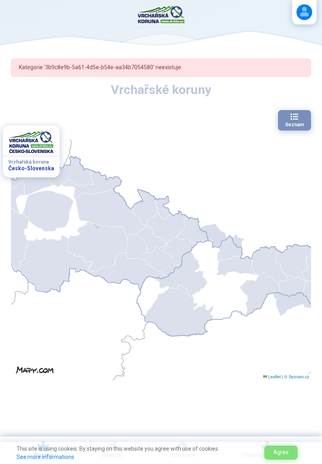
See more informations (45, 457)
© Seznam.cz (296, 376)
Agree (281, 452)
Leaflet (274, 376)
